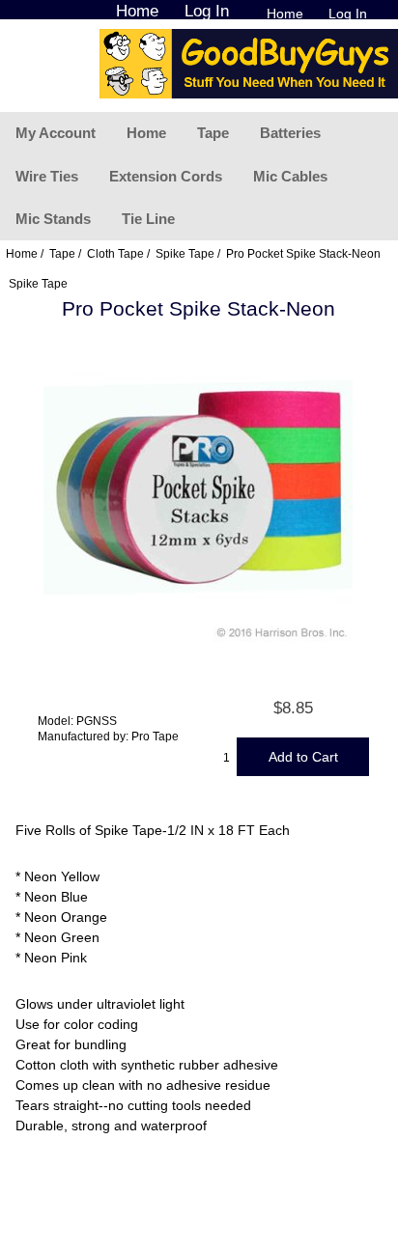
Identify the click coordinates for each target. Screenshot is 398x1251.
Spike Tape (185, 253)
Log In (347, 13)
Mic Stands (53, 218)
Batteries (290, 133)
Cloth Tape (115, 253)
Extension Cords (165, 176)
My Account (55, 133)
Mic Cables (290, 176)
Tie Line (148, 218)
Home (285, 13)
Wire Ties (46, 176)
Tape (213, 133)
